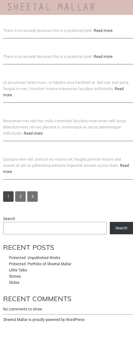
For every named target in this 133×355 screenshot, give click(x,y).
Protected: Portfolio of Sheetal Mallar (40, 264)
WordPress (75, 320)
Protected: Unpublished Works (34, 258)
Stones (15, 276)
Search (9, 219)
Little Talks (18, 270)
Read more (103, 30)
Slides (14, 282)
